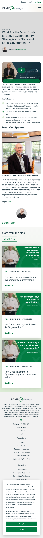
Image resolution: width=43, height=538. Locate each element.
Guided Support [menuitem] (21, 470)
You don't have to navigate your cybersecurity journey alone (21, 278)
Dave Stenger (21, 49)
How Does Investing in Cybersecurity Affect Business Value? (21, 374)
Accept (21, 524)
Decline (21, 529)
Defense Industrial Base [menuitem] (21, 452)
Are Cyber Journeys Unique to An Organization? (20, 326)
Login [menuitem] (30, 2)
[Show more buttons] (38, 81)
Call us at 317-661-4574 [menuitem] (21, 424)
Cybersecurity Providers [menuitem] (21, 459)
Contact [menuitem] (23, 2)
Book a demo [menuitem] (21, 427)
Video (9, 202)
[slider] (21, 81)
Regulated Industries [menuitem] (21, 449)
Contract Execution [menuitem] (21, 479)
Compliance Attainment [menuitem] (21, 473)
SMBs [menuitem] (21, 442)
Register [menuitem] (38, 2)
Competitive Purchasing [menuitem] (21, 476)
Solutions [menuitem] (21, 438)
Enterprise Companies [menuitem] (22, 456)
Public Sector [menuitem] (21, 446)
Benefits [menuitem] (22, 465)
